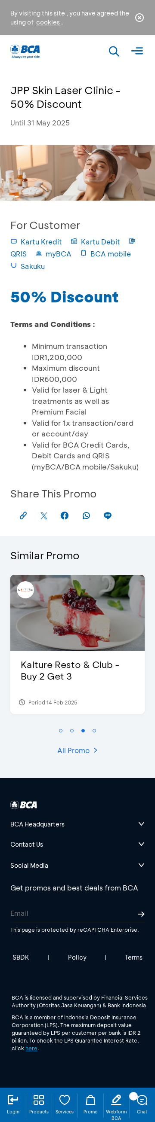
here (31, 1048)
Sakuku (33, 266)
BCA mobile (110, 253)
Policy (77, 957)
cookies (48, 22)
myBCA (58, 253)
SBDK (20, 957)
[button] (60, 730)
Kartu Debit (100, 241)
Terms (134, 957)
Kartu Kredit (41, 241)
